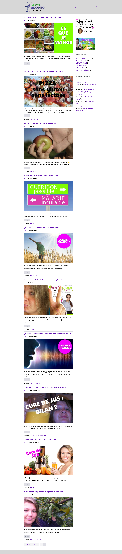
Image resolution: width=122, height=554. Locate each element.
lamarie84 (78, 84)
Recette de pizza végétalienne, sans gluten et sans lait (43, 71)
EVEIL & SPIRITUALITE (81, 62)
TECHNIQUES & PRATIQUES (83, 70)
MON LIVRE (87, 7)
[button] (96, 7)
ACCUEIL (71, 7)
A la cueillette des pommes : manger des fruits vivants (43, 492)
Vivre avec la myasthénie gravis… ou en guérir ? (41, 175)
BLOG (92, 7)
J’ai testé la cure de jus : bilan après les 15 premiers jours (45, 387)
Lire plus (27, 64)
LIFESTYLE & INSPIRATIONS (36, 329)
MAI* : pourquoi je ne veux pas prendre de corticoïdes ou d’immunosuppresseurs (85, 81)
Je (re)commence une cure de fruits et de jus (40, 439)
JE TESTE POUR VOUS (34, 435)
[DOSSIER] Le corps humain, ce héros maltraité (41, 228)
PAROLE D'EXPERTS (81, 67)
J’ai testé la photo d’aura (87, 87)
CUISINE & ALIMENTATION (35, 67)
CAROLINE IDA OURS (81, 105)
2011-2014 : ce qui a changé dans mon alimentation (42, 17)
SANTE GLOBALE (33, 171)
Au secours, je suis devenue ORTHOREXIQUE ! (41, 123)
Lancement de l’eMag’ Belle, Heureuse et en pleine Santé (44, 280)
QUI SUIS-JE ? (78, 7)
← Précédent (28, 544)
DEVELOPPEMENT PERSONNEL (83, 58)
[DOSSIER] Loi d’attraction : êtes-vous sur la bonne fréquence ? (47, 334)
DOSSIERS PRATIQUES (35, 275)
